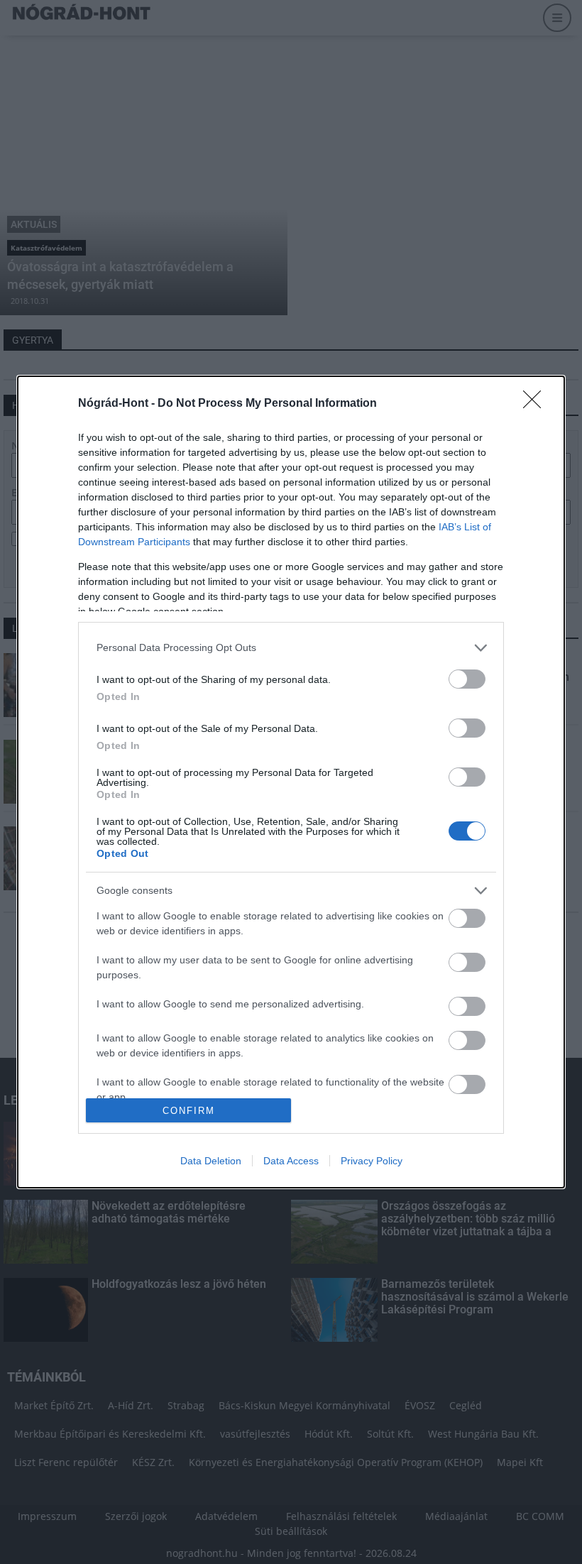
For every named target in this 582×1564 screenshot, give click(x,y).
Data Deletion (210, 1160)
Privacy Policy (371, 1160)
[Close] (536, 403)
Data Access (291, 1160)
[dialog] (291, 782)
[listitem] (291, 647)
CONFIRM (189, 1110)
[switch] (467, 679)
